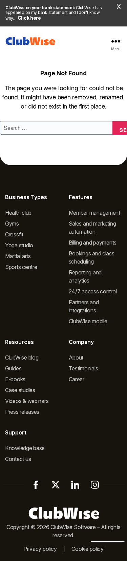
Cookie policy (87, 548)
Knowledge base (25, 448)
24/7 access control (93, 291)
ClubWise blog (22, 357)
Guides (13, 368)
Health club (18, 212)
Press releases (22, 411)
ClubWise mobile (88, 321)
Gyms (12, 223)
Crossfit (14, 234)
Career (76, 379)
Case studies (20, 390)
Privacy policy (40, 548)
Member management (94, 212)
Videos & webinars (26, 401)
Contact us (18, 459)
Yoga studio (19, 245)
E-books (15, 379)
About (76, 357)
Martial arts (18, 256)
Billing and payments (93, 242)
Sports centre (21, 267)
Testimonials (83, 368)
